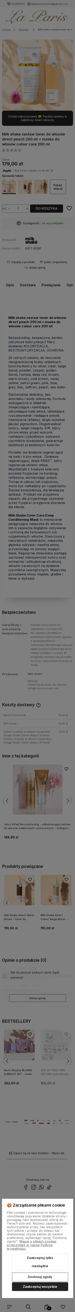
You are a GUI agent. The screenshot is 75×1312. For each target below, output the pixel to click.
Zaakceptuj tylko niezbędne (40, 1262)
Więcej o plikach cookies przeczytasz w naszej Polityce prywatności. (31, 1245)
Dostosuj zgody (40, 1277)
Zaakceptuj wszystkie (40, 1287)
